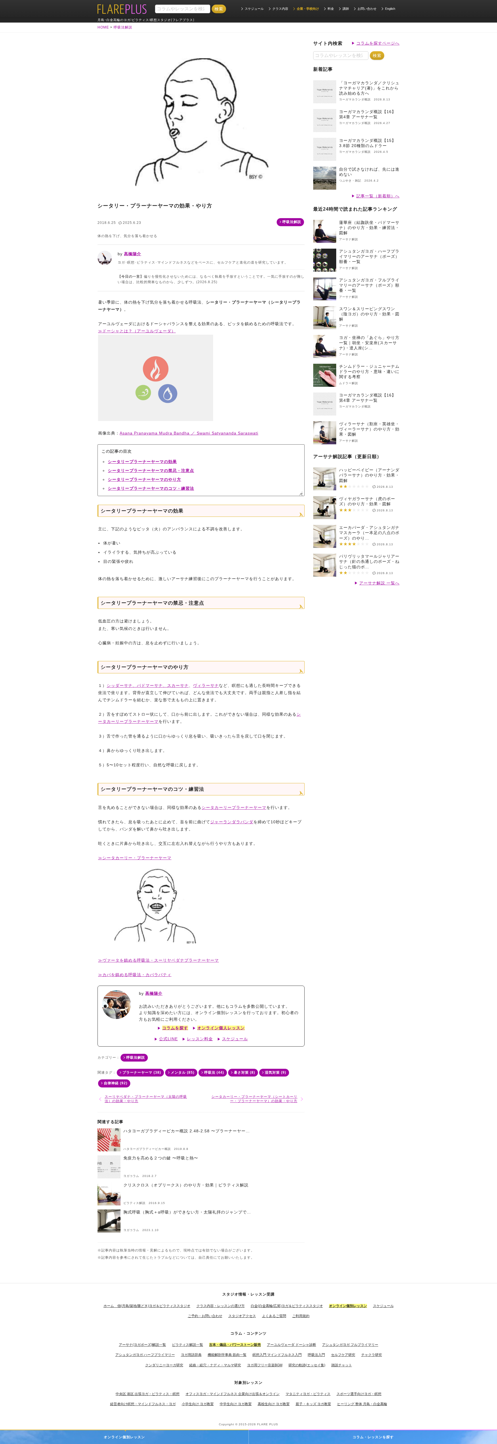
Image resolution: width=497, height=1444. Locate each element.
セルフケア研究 (343, 1355)
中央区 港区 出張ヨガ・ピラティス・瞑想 (147, 1394)
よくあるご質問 (274, 1316)
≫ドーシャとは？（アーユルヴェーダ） (137, 331)
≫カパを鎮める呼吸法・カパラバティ (134, 974)
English (390, 8)
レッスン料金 (200, 1039)
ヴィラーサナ (206, 685)
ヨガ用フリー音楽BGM (264, 1365)
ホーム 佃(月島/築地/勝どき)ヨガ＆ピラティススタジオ (147, 1306)
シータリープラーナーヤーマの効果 (142, 461)
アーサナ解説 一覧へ (379, 583)
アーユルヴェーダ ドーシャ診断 (291, 1345)
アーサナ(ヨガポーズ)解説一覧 (142, 1345)
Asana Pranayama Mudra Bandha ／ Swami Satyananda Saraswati (189, 433)
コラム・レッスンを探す (373, 1437)
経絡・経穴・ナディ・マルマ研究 (215, 1365)
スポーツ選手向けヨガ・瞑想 (359, 1394)
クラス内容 (280, 8)
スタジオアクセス (242, 1316)
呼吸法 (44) (214, 1072)
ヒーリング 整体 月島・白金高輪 (362, 1404)
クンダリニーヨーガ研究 (164, 1365)
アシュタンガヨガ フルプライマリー (350, 1345)
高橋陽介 (132, 254)
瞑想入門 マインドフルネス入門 (277, 1355)
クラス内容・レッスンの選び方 (220, 1306)
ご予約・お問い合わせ (205, 1316)
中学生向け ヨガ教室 (236, 1404)
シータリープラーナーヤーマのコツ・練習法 (151, 488)
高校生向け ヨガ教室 (274, 1404)
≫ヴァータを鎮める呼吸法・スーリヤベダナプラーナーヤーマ (158, 960)
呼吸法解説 (291, 222)
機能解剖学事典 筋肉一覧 (227, 1355)
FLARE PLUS (267, 1424)
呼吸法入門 (316, 1355)
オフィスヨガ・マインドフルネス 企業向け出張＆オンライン (233, 1394)
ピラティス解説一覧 (187, 1345)
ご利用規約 (300, 1316)
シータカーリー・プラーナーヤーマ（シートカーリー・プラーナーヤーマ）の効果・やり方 (254, 1099)
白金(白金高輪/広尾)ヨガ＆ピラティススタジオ (287, 1306)
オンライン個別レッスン (124, 1437)
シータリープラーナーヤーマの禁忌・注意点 (151, 470)
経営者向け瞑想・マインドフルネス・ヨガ (143, 1404)
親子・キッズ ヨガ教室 (313, 1404)
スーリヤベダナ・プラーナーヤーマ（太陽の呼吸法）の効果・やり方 (146, 1099)
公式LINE (168, 1039)
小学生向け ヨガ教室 (198, 1404)
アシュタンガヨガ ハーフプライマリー (145, 1355)
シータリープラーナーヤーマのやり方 (144, 479)
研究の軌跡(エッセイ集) (306, 1365)
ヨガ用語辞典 (191, 1355)
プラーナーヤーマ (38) (142, 1072)
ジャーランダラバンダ (231, 822)
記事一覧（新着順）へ (377, 196)
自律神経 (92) (115, 1083)
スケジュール (254, 8)
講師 (346, 8)
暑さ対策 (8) (244, 1072)
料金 (331, 8)
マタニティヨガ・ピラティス (308, 1394)
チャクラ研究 (371, 1355)
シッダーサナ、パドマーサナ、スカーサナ (148, 685)
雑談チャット (341, 1365)
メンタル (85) (182, 1072)
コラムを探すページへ (377, 43)
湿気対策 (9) (275, 1072)
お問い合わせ (367, 8)
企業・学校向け (308, 8)
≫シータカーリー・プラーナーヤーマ (134, 858)
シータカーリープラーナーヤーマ (234, 807)
